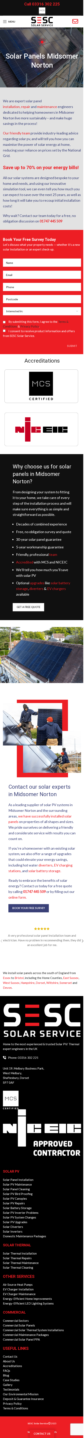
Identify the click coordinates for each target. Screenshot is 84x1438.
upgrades (37, 583)
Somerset (66, 982)
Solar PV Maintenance (17, 1184)
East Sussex (71, 978)
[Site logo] (42, 21)
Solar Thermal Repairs (17, 1258)
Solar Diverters (13, 1226)
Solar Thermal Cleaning (18, 1267)
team (53, 554)
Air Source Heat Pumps (18, 1284)
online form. (17, 897)
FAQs (6, 1370)
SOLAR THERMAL (17, 1245)
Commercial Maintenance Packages (26, 1334)
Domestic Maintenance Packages (24, 1236)
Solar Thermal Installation (20, 1253)
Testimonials (11, 1389)
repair (25, 106)
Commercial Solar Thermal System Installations (33, 1330)
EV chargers (56, 588)
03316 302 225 (46, 4)
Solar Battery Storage (17, 1208)
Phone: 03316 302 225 (23, 1057)
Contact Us (10, 1356)
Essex (7, 978)
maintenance (47, 106)
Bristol (19, 978)
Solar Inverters (12, 1231)
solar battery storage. (44, 871)
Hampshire (28, 982)
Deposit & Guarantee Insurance (23, 1399)
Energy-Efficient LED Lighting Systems (28, 1303)
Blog (6, 1375)
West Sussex (11, 982)
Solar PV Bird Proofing (18, 1194)
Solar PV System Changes (19, 1217)
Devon (7, 987)
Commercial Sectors (16, 1320)
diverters (36, 588)
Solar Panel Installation (18, 1179)
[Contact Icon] (75, 21)
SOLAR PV (11, 1171)
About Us (9, 1361)
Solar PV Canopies (15, 1198)
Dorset (40, 982)
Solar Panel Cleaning (16, 1189)
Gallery (8, 1384)
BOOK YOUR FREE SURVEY (28, 908)
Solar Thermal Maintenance (21, 1263)
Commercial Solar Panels (19, 1325)
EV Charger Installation (18, 1289)
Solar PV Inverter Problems (20, 1212)
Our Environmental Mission (20, 1394)
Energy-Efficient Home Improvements (27, 1298)
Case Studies (11, 1380)
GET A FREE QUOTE (28, 607)
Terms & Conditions (15, 1408)
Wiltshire (52, 982)
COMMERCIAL (14, 1312)
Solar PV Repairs (14, 1203)
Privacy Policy (29, 326)
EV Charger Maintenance (19, 1294)
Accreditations (12, 1366)
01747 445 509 (51, 221)
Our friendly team (16, 133)
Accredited (24, 562)
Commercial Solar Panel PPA (21, 1339)
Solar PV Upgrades (15, 1222)
